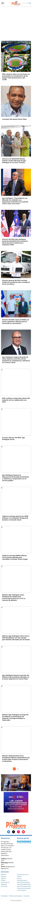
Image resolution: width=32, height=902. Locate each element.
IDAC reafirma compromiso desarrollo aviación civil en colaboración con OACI (16, 400)
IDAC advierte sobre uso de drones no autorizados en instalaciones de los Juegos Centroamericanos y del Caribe (16, 76)
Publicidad (4, 896)
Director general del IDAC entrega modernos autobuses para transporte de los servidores (16, 282)
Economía (4, 886)
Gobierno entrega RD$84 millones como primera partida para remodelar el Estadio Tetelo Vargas (15, 557)
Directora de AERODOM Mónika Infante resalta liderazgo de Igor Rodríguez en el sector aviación (14, 160)
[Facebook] (22, 3)
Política (3, 880)
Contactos (26, 896)
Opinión (3, 878)
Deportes (4, 884)
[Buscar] (30, 3)
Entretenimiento (22, 880)
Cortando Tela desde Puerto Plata (14, 119)
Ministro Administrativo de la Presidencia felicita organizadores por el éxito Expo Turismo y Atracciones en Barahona (16, 758)
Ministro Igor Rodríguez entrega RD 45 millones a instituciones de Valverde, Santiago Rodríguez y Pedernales (15, 717)
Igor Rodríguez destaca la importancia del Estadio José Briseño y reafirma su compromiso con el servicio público (15, 477)
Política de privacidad (15, 896)
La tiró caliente (21, 890)
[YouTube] (28, 3)
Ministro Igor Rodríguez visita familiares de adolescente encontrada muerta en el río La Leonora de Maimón (13, 597)
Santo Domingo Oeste (24, 886)
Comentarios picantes (24, 888)
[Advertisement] (16, 25)
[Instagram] (26, 3)
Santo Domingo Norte (24, 884)
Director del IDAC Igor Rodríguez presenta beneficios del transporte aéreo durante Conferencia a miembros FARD (15, 242)
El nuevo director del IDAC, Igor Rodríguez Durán (13, 438)
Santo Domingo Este (23, 882)
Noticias (3, 876)
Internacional (5, 882)
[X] (24, 3)
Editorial (3, 874)
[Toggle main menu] (3, 3)
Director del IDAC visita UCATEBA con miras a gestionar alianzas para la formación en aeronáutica (15, 321)
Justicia (19, 878)
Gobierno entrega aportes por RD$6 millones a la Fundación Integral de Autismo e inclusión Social (15, 518)
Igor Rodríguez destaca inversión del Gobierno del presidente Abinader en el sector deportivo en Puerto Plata (15, 677)
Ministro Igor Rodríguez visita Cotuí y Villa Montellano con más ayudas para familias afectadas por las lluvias (16, 637)
